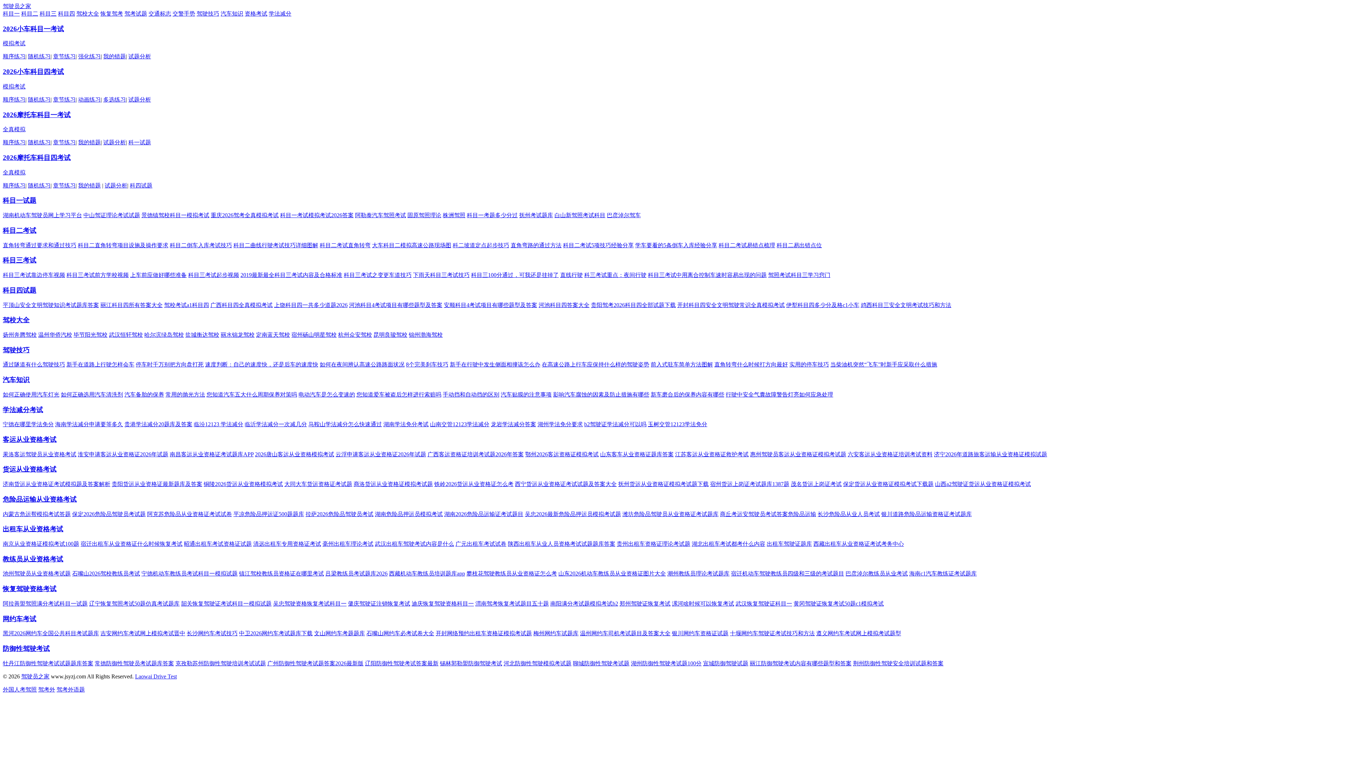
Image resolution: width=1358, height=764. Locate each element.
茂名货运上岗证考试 (816, 484)
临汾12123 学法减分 (218, 424)
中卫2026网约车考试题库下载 (276, 633)
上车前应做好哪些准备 (158, 275)
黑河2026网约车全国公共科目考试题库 (51, 633)
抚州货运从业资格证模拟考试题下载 (663, 484)
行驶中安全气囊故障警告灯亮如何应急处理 (779, 395)
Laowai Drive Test (156, 676)
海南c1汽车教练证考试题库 (943, 574)
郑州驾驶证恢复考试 (645, 604)
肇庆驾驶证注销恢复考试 (379, 604)
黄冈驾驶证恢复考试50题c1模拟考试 (839, 604)
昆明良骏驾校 (390, 335)
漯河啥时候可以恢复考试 (703, 604)
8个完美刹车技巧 (427, 364)
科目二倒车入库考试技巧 (201, 245)
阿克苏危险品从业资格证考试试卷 (189, 514)
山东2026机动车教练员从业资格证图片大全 (612, 574)
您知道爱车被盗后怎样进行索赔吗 (398, 395)
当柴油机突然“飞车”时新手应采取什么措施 (883, 364)
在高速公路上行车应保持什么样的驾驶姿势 (595, 364)
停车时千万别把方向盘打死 (170, 364)
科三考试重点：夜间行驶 (615, 275)
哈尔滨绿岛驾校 (164, 335)
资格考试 (256, 14)
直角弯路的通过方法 (536, 245)
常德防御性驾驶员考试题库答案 (134, 663)
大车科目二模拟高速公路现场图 (411, 245)
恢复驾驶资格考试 (30, 588)
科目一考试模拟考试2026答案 (317, 215)
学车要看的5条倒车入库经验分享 (676, 245)
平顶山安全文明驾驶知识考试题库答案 (51, 305)
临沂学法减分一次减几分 (276, 424)
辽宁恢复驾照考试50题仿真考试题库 (134, 604)
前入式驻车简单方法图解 (682, 364)
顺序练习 (14, 56)
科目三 (48, 14)
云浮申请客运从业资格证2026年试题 (381, 454)
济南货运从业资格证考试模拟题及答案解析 (56, 484)
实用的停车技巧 (809, 364)
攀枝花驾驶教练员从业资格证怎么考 (511, 574)
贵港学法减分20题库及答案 (158, 424)
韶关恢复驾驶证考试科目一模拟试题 (226, 604)
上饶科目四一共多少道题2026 (311, 305)
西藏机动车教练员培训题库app (427, 574)
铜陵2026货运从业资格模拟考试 (243, 484)
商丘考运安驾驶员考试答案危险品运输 (768, 514)
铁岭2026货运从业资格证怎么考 (473, 484)
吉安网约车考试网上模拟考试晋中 (142, 633)
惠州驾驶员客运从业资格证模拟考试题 (798, 454)
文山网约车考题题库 (339, 633)
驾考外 (46, 690)
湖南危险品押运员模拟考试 (409, 514)
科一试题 (139, 142)
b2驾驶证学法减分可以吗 (615, 424)
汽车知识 (232, 14)
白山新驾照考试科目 (580, 215)
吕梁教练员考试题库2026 (356, 574)
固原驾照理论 (424, 215)
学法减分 (280, 14)
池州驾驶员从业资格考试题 (37, 574)
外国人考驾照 (20, 690)
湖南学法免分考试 (406, 424)
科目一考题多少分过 (492, 215)
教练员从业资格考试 (33, 559)
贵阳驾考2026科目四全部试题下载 (633, 305)
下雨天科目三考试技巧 (441, 275)
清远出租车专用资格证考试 (287, 544)
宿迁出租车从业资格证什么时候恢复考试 (131, 544)
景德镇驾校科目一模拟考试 (175, 215)
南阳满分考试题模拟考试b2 (584, 604)
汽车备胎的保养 (144, 395)
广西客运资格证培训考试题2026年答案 (476, 454)
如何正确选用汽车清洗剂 (92, 395)
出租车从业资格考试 (33, 529)
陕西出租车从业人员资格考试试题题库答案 (561, 544)
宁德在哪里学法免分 (28, 424)
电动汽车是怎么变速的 (326, 395)
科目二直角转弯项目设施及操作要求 (123, 245)
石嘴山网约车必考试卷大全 (400, 633)
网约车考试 (19, 619)
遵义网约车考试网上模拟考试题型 (858, 633)
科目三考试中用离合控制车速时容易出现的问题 (707, 275)
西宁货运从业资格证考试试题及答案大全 (566, 484)
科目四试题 (19, 290)
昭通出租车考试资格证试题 (218, 544)
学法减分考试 (23, 409)
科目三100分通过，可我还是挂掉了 (515, 275)
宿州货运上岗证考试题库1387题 (749, 484)
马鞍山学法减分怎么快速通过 (345, 424)
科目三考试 (19, 260)
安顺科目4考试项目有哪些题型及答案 (490, 305)
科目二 (29, 14)
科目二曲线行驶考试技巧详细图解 (275, 245)
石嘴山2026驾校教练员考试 (106, 574)
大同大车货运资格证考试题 (318, 484)
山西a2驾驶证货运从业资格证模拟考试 (983, 484)
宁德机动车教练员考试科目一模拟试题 (189, 574)
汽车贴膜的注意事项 (526, 395)
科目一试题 (19, 200)
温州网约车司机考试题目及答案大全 (625, 633)
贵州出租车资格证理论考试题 (653, 544)
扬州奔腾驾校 (20, 335)
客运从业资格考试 (30, 439)
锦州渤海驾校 (426, 335)
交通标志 (160, 14)
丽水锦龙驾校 (238, 335)
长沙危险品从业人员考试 (849, 514)
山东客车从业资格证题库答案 (637, 454)
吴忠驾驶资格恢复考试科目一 (310, 604)
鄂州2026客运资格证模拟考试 (562, 454)
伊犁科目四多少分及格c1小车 (822, 305)
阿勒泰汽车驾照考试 (380, 215)
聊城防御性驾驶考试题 (601, 663)
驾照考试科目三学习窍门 (799, 275)
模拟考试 (14, 43)
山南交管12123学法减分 (459, 424)
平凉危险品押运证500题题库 (268, 514)
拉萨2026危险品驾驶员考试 (339, 514)
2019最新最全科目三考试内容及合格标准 (291, 275)
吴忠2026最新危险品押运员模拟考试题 (573, 514)
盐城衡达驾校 (202, 335)
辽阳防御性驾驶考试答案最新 (402, 663)
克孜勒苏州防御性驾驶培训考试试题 (220, 663)
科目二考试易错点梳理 (747, 245)
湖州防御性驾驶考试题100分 (666, 663)
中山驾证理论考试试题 (111, 215)
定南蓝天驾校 (273, 335)
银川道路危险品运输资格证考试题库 (926, 514)
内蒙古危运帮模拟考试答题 (37, 514)
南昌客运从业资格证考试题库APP (212, 454)
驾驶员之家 (17, 6)
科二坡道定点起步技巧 (481, 245)
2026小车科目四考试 (33, 71)
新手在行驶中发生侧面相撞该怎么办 (495, 364)
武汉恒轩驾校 (126, 335)
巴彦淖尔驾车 (624, 215)
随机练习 (39, 56)
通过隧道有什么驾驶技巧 (34, 364)
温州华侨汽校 (55, 335)
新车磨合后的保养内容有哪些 (687, 395)
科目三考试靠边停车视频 (34, 275)
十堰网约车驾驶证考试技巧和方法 (772, 633)
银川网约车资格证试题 (700, 633)
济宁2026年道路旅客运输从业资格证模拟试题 (990, 454)
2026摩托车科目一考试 (37, 114)
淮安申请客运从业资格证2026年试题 (123, 454)
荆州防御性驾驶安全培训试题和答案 (898, 663)
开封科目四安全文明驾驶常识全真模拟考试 (731, 305)
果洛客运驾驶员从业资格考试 (39, 454)
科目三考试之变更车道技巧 (378, 275)
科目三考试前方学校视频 (97, 275)
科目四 (66, 14)
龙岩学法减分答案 (513, 424)
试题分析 (139, 56)
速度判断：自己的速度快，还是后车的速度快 (261, 364)
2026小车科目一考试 (33, 29)
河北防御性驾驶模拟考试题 (537, 663)
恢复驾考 (111, 14)
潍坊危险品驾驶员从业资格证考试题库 (670, 514)
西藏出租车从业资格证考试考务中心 (858, 544)
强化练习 (89, 56)
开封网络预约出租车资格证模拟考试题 (484, 633)
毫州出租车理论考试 (348, 544)
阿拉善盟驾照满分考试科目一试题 (45, 604)
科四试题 (141, 186)
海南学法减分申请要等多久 (89, 424)
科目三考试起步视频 (213, 275)
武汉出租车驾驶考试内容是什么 (414, 544)
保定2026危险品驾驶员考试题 (109, 514)
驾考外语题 (71, 690)
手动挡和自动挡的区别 (471, 395)
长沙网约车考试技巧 (212, 633)
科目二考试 (19, 230)
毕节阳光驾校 (91, 335)
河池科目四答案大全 (564, 305)
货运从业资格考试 (30, 469)
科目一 (11, 14)
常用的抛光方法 (185, 395)
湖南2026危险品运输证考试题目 (483, 514)
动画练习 (89, 100)
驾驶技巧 (208, 14)
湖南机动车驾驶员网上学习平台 (42, 215)
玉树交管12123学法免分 (677, 424)
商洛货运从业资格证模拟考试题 (393, 484)
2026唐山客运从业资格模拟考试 (294, 454)
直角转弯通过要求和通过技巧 (39, 245)
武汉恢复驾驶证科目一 (764, 604)
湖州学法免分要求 (560, 424)
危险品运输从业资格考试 (40, 499)
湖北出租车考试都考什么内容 (728, 544)
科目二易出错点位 (799, 245)
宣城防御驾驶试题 (725, 663)
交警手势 (184, 14)
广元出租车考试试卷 (480, 544)
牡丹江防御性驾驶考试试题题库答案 (48, 663)
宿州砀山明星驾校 (314, 335)
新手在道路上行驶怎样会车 (100, 364)
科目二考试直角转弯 (345, 245)
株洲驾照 (454, 215)
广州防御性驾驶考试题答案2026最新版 (315, 663)
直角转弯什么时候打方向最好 (751, 364)
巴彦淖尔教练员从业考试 (877, 574)
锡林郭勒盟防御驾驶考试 (471, 663)
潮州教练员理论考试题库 (698, 574)
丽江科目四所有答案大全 (131, 305)
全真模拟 (14, 129)
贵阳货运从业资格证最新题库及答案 (157, 484)
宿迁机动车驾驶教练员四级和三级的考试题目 (787, 574)
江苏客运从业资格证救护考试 (712, 454)
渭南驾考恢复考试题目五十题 (512, 604)
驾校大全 (87, 14)
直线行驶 (571, 275)
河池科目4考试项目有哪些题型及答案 (395, 305)
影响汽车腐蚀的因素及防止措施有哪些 (601, 395)
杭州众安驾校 (355, 335)
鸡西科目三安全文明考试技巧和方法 (906, 305)
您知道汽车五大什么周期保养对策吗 (252, 395)
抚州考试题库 (536, 215)
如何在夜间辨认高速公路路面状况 (362, 364)
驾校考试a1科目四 (186, 305)
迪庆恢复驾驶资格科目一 (443, 604)
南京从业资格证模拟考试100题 (41, 544)
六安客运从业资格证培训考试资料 (890, 454)
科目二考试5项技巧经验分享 (598, 245)
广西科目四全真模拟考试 (241, 305)
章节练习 (64, 56)
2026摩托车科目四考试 (37, 157)
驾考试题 (135, 14)
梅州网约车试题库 (556, 633)
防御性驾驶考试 (26, 648)
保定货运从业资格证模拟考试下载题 (888, 484)
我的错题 (114, 56)
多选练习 (114, 100)
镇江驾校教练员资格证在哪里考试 (281, 574)
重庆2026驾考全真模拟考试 (245, 215)
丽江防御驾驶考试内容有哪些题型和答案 (801, 663)
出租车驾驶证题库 (789, 544)
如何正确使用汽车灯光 (31, 395)
